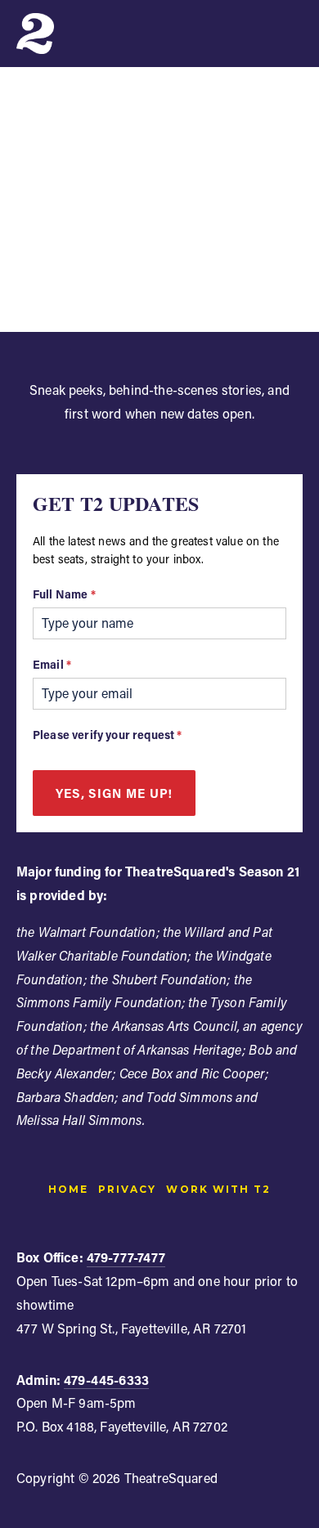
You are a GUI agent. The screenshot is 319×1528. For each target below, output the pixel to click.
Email (52, 664)
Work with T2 (218, 1189)
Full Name (64, 594)
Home (68, 1189)
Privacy (127, 1189)
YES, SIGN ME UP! (114, 793)
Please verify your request (107, 734)
